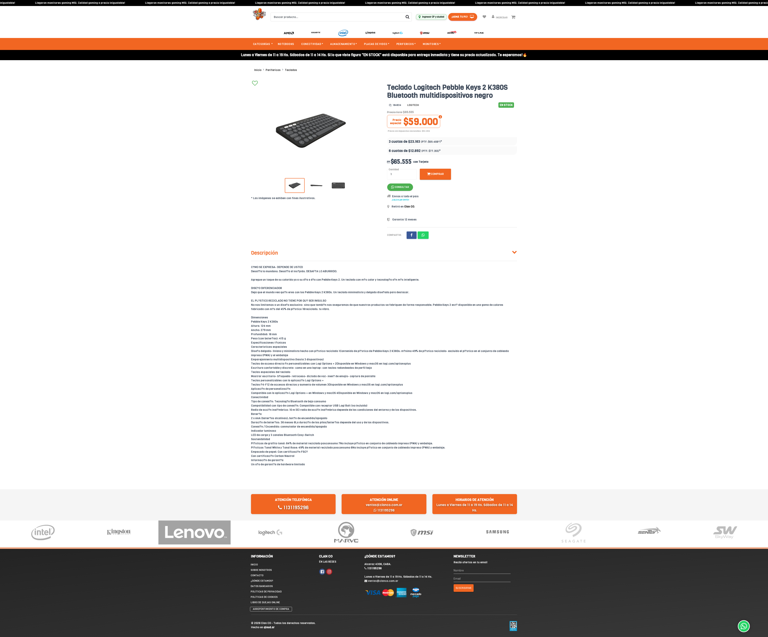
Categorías (262, 44)
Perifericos (273, 70)
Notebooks (286, 44)
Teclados (291, 70)
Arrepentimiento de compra (271, 609)
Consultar (401, 187)
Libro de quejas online (265, 602)
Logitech (413, 105)
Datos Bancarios (262, 586)
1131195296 (295, 507)
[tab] (384, 252)
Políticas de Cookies (264, 597)
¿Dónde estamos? (262, 580)
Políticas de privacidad (266, 591)
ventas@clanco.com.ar (384, 505)
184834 (396, 105)
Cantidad (394, 169)
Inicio (257, 70)
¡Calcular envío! (400, 199)
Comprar (437, 174)
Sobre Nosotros (261, 570)
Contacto (257, 575)
